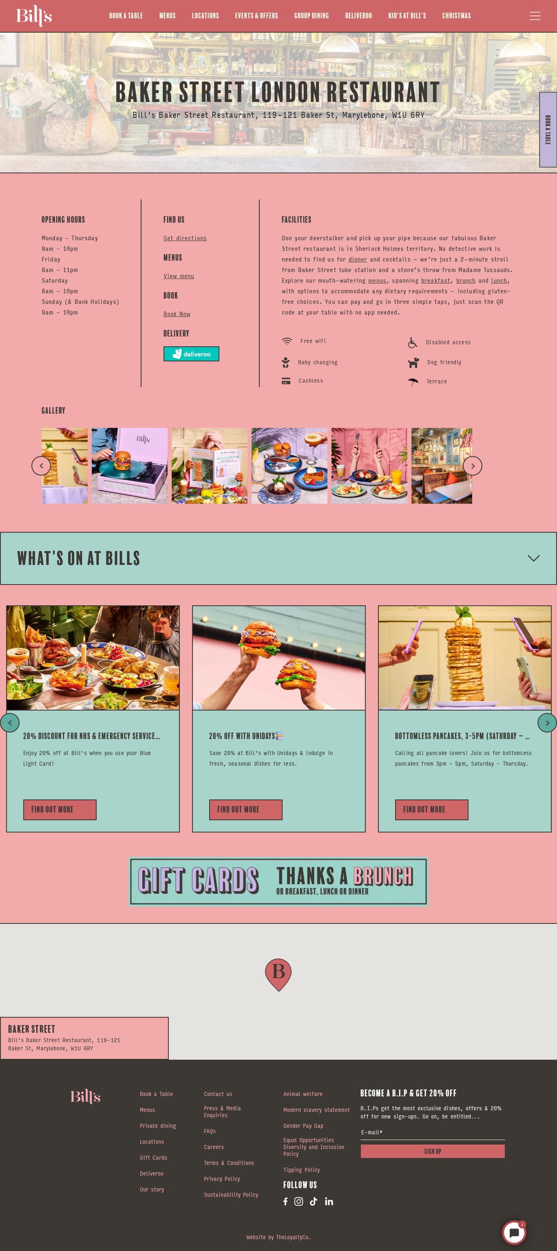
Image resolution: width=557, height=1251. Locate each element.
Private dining (158, 1126)
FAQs (210, 1131)
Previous (41, 466)
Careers (214, 1147)
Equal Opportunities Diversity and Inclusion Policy (313, 1147)
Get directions (185, 237)
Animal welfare (303, 1094)
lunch (499, 280)
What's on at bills (79, 558)
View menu (179, 275)
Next (472, 466)
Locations (205, 15)
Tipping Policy (301, 1170)
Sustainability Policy (231, 1195)
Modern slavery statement (316, 1110)
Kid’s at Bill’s (407, 15)
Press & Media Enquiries (222, 1112)
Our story (152, 1190)
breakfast (435, 280)
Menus (167, 15)
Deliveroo (358, 15)
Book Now (177, 313)
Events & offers (256, 15)
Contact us (218, 1094)
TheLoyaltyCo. (293, 1237)
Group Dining (311, 15)
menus (377, 280)
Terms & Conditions (229, 1163)
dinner (358, 259)
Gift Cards (153, 1158)
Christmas (456, 15)
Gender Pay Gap (303, 1126)
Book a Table (126, 15)
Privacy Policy (222, 1179)
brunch (466, 280)
